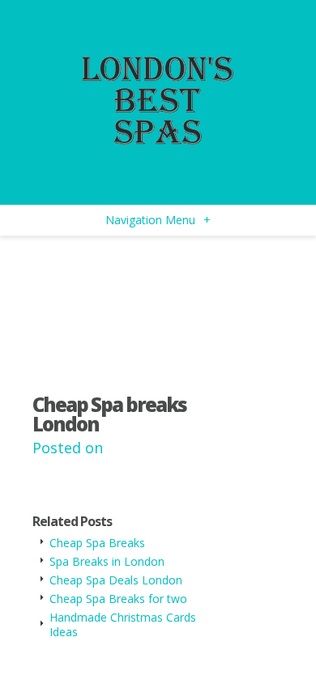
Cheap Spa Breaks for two (118, 598)
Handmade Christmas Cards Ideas (122, 624)
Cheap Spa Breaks (97, 542)
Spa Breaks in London (106, 561)
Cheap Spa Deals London (115, 580)
